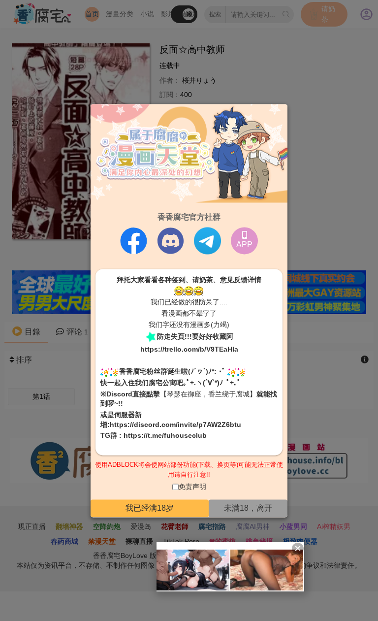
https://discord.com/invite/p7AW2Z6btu (175, 424)
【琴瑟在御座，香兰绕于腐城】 (208, 394)
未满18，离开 (248, 508)
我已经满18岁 (150, 508)
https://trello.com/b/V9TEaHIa (189, 350)
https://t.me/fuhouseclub (165, 436)
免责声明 (192, 487)
